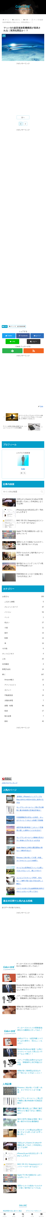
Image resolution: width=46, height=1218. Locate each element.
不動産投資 (24, 695)
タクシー (24, 690)
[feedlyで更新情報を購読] (12, 350)
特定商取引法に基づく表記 (12, 1211)
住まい (24, 622)
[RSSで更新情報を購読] (33, 350)
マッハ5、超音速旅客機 (18, 326)
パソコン (24, 612)
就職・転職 (24, 706)
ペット (24, 617)
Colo (23, 469)
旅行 (24, 633)
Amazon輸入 (24, 680)
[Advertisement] (23, 87)
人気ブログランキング (9, 783)
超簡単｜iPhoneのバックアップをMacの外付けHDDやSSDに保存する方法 (30, 799)
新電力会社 (23, 669)
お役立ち (23, 596)
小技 (24, 628)
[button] (33, 341)
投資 (24, 711)
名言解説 (23, 664)
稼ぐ (23, 674)
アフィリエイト (24, 685)
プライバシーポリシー (33, 1211)
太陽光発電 (24, 700)
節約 (24, 721)
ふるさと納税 (24, 602)
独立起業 (24, 716)
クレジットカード (24, 607)
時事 (5, 326)
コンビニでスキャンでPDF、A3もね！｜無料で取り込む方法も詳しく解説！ (29, 881)
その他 (23, 648)
